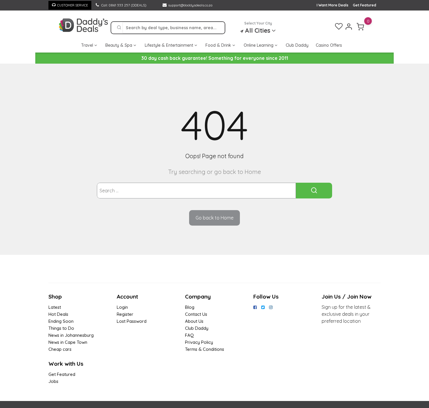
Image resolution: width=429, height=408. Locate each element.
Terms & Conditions (204, 349)
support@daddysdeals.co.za (190, 5)
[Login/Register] (348, 26)
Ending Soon (61, 321)
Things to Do (61, 328)
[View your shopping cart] (360, 26)
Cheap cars (60, 349)
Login (122, 307)
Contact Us (196, 314)
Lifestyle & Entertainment (169, 45)
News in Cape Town (67, 342)
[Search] (119, 28)
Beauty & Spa (119, 45)
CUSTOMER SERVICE (72, 5)
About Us (194, 321)
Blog (189, 307)
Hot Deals (58, 314)
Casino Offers (329, 45)
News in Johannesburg (71, 335)
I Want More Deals (332, 5)
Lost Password (132, 321)
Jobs (53, 381)
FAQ (189, 335)
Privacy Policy (199, 342)
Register (125, 314)
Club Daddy (297, 45)
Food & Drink (218, 45)
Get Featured (364, 5)
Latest (54, 307)
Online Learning (259, 45)
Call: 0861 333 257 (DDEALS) (123, 5)
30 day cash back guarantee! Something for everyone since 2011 (214, 58)
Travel (87, 45)
